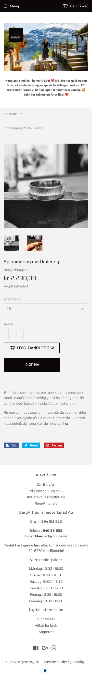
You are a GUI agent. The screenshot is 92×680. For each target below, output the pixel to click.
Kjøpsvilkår (46, 619)
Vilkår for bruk (46, 625)
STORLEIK (12, 299)
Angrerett (46, 631)
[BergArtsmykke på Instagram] (54, 648)
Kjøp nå (32, 365)
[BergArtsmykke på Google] (44, 648)
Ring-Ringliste (46, 503)
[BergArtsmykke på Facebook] (35, 648)
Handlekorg (78, 6)
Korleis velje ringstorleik (46, 497)
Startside (10, 113)
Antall (8, 324)
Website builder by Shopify (64, 661)
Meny (14, 6)
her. (66, 423)
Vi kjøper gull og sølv (46, 491)
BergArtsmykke (28, 661)
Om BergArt (46, 484)
